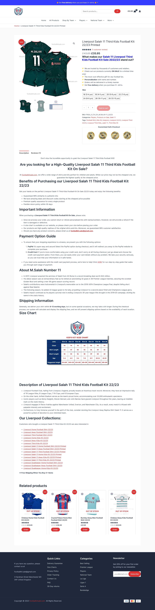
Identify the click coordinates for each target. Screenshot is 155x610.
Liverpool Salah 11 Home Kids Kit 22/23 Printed (42, 454)
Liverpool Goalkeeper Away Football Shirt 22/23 (43, 465)
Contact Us (51, 579)
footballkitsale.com (29, 175)
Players (82, 20)
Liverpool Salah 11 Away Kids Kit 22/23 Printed (42, 457)
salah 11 (105, 123)
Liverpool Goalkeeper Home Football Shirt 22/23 (43, 463)
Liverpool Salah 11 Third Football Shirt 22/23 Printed (44, 452)
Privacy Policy (53, 571)
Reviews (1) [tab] (36, 153)
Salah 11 (113, 117)
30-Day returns (53, 586)
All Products (54, 20)
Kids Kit (99, 120)
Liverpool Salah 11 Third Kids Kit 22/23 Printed (42, 460)
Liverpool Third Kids (94, 123)
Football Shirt (91, 120)
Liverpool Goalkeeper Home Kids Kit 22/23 (41, 468)
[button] (74, 43)
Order (26, 530)
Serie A (83, 586)
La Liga (83, 579)
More (110, 20)
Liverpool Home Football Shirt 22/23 (38, 429)
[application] (75, 20)
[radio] (88, 94)
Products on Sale (103, 117)
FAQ (48, 582)
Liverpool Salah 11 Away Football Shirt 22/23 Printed (45, 449)
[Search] (117, 11)
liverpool (106, 120)
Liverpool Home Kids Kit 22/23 (36, 438)
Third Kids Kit (113, 123)
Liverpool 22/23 (115, 120)
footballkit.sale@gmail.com (25, 572)
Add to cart (103, 108)
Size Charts (52, 567)
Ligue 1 (83, 582)
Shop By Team (68, 20)
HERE (100, 262)
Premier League (86, 567)
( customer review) (100, 50)
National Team (96, 20)
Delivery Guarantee (55, 563)
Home (43, 20)
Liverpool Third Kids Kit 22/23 (36, 443)
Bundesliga (84, 590)
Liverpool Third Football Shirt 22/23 (38, 435)
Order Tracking (53, 575)
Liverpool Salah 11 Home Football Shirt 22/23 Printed (45, 446)
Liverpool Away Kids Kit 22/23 (36, 440)
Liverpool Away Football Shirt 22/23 (38, 432)
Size (84, 90)
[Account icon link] (140, 11)
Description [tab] (24, 153)
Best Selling (84, 563)
